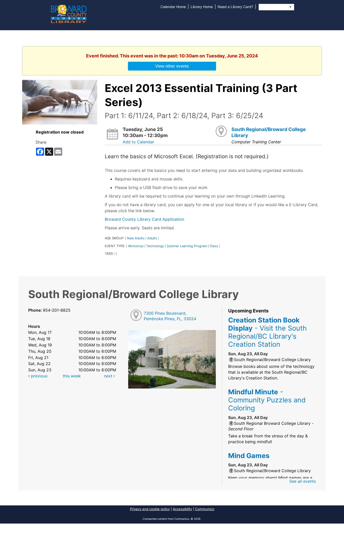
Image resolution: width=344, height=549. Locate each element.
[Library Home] (68, 13)
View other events (172, 66)
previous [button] (38, 375)
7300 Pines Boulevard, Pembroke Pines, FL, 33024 (170, 316)
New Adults (136, 238)
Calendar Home (173, 7)
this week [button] (72, 375)
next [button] (109, 375)
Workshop (136, 246)
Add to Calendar (138, 141)
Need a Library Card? (235, 7)
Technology (155, 246)
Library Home (202, 7)
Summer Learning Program (187, 246)
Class (214, 246)
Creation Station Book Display (267, 332)
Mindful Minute (267, 400)
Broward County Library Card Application (144, 219)
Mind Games (248, 455)
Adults (152, 238)
